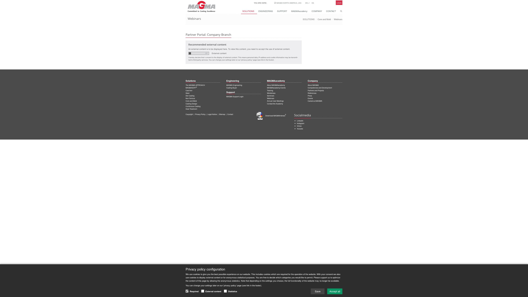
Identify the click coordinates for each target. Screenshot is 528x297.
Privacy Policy (200, 114)
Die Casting (190, 95)
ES (313, 3)
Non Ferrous (190, 98)
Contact (230, 114)
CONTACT (331, 11)
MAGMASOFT (191, 87)
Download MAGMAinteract (275, 115)
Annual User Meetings (275, 101)
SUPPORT (282, 11)
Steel (187, 93)
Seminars (270, 95)
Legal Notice (212, 114)
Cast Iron (189, 90)
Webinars (338, 19)
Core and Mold (324, 19)
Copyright (189, 114)
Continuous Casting (193, 106)
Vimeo (299, 126)
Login (339, 3)
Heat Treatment (191, 109)
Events (310, 98)
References (312, 93)
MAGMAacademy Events (276, 87)
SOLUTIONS (248, 11)
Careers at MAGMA (315, 101)
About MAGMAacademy (276, 85)
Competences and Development (320, 87)
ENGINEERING (265, 11)
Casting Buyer (231, 87)
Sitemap (222, 114)
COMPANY (317, 11)
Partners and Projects (316, 90)
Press (310, 95)
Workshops (271, 93)
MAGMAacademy (299, 11)
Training (270, 90)
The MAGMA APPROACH (195, 85)
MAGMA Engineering (234, 85)
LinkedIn (300, 120)
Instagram (300, 123)
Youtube (300, 128)
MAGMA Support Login (235, 96)
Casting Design (191, 103)
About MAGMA (313, 85)
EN (306, 3)
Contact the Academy (275, 103)
